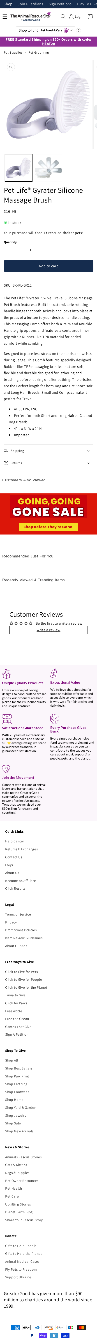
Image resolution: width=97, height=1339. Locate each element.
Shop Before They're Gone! (48, 527)
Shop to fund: (40, 30)
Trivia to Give (15, 995)
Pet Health (13, 1188)
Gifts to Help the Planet (23, 1253)
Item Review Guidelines (24, 938)
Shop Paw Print (17, 1076)
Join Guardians (30, 4)
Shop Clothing (16, 1084)
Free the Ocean (17, 1018)
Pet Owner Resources (22, 1180)
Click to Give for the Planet (26, 987)
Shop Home (14, 1099)
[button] (63, 16)
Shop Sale (13, 1123)
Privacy (11, 922)
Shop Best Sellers (18, 1068)
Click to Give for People (23, 979)
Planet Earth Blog (19, 1212)
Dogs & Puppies (17, 1172)
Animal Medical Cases (22, 1261)
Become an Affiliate (20, 880)
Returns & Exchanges (21, 849)
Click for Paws (16, 1003)
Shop (8, 4)
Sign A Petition (16, 1034)
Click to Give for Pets (21, 971)
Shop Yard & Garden (20, 1107)
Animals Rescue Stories (23, 1157)
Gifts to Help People (21, 1245)
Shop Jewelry (15, 1115)
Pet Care (12, 1196)
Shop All (11, 1060)
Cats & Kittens (16, 1164)
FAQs (9, 864)
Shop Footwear (17, 1091)
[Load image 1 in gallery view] (18, 168)
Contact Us (13, 857)
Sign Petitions (60, 4)
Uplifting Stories (18, 1204)
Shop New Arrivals (19, 1131)
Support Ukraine (18, 1277)
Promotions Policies (21, 930)
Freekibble (13, 1011)
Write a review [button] (48, 629)
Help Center (14, 841)
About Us (12, 872)
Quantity (10, 242)
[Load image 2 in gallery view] (48, 168)
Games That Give (18, 1026)
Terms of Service (18, 914)
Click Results (15, 888)
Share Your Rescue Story (24, 1220)
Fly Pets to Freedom (21, 1269)
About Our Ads (16, 945)
